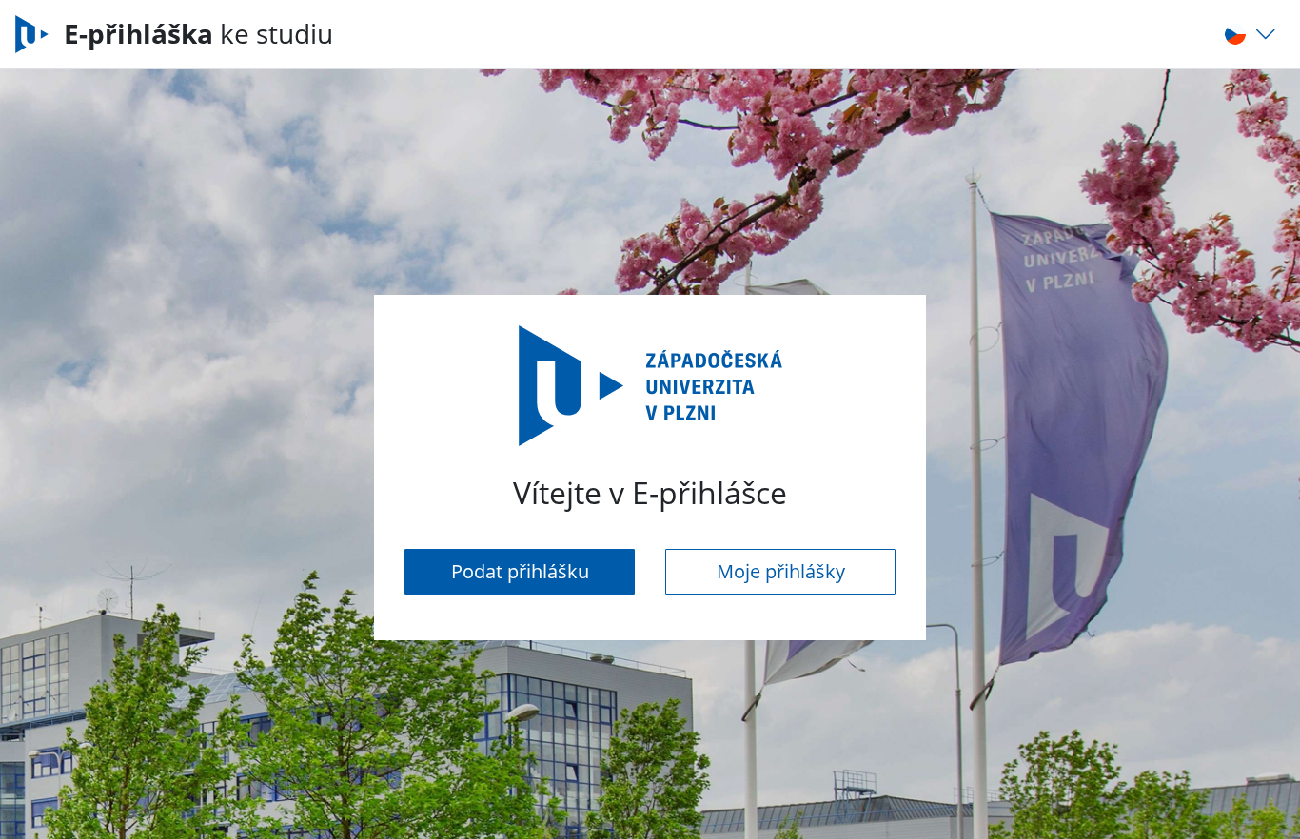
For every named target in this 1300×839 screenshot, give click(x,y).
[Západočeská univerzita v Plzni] (39, 34)
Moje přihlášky (781, 571)
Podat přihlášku (520, 571)
